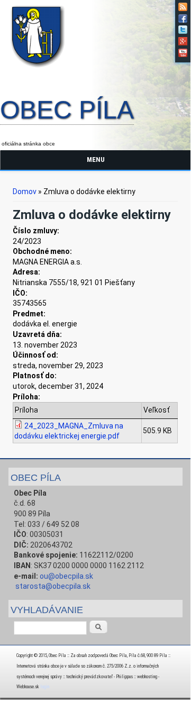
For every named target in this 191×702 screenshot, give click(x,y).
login (44, 686)
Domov (25, 191)
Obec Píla (67, 110)
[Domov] (40, 69)
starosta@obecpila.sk (52, 586)
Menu (96, 159)
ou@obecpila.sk (66, 576)
